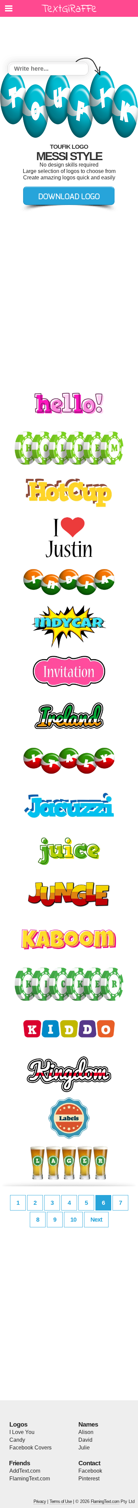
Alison (85, 1432)
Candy (17, 1440)
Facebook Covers (30, 1447)
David (85, 1440)
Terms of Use (61, 1501)
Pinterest (88, 1478)
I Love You (21, 1432)
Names (88, 1424)
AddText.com (24, 1471)
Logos (18, 1424)
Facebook (90, 1471)
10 (73, 1219)
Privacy (39, 1501)
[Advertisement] (70, 35)
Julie (84, 1447)
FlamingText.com (29, 1478)
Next (96, 1219)
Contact (89, 1463)
